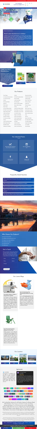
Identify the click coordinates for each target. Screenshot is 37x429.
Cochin (10, 399)
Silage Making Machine (17, 119)
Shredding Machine (6, 124)
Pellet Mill (4, 103)
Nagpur (13, 393)
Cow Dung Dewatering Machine (20, 405)
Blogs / (24, 422)
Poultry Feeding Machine (18, 118)
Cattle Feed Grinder (17, 100)
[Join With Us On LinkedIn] (29, 3)
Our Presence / (20, 422)
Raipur (12, 388)
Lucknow (21, 396)
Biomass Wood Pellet (20, 82)
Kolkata (28, 396)
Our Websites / (15, 423)
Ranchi (32, 363)
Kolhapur (6, 393)
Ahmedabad (19, 388)
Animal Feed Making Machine (18, 108)
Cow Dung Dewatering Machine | (21, 0)
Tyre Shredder (27, 124)
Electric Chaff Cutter (28, 100)
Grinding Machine (27, 98)
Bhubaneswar (14, 399)
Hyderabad (11, 396)
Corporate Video (21, 423)
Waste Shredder (16, 98)
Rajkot (29, 388)
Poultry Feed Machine (17, 124)
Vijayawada (19, 399)
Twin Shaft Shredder (28, 121)
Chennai (31, 393)
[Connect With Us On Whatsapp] (27, 5)
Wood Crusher (5, 106)
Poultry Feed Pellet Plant (18, 126)
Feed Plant (16, 121)
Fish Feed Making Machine (7, 108)
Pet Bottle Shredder (23, 403)
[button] (3, 16)
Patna (5, 388)
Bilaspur (8, 388)
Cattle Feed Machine (6, 113)
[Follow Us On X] (27, 3)
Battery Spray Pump (28, 108)
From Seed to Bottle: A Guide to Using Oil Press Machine (10, 295)
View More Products (7, 85)
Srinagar (23, 363)
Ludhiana (27, 393)
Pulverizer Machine (28, 105)
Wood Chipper (5, 95)
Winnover (26, 116)
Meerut (25, 396)
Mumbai (10, 393)
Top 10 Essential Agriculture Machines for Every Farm (9, 330)
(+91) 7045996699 (18, 3)
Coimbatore (6, 396)
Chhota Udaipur (24, 388)
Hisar (14, 363)
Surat (5, 363)
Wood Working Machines (29, 111)
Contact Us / (31, 422)
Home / (5, 422)
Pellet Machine (5, 105)
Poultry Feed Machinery (17, 116)
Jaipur (32, 396)
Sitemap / (26, 422)
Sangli (19, 393)
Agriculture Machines (6, 116)
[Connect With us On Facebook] (25, 3)
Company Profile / (9, 422)
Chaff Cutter (27, 103)
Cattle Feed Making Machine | (31, 0)
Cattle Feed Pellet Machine (7, 121)
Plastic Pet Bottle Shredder (18, 103)
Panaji (15, 388)
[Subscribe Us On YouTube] (25, 5)
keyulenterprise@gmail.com (19, 4)
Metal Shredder (27, 126)
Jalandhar (23, 393)
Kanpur (18, 396)
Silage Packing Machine (6, 111)
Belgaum (26, 399)
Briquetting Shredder (28, 95)
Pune (16, 393)
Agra (14, 396)
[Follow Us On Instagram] (31, 3)
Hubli (23, 399)
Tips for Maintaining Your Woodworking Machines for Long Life (26, 293)
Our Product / (15, 422)
